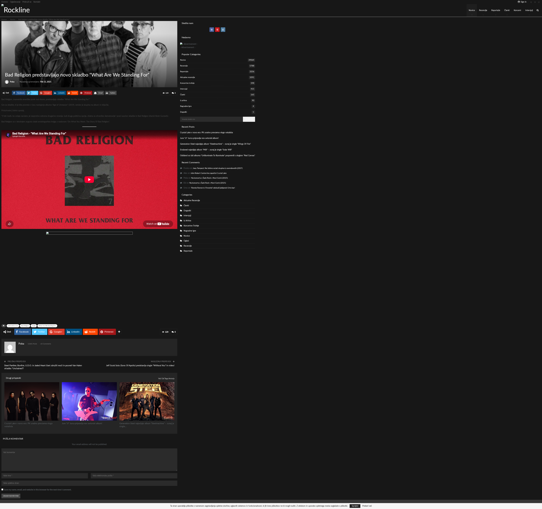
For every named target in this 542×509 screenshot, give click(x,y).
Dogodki (183, 112)
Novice (472, 10)
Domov (4, 2)
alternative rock (13, 325)
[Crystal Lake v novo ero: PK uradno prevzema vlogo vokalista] (31, 401)
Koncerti (517, 10)
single (33, 325)
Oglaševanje (15, 2)
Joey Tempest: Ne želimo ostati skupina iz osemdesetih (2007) (217, 168)
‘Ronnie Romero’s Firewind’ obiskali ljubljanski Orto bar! (213, 188)
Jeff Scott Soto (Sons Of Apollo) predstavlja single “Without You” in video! (140, 366)
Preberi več (367, 506)
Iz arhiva (183, 100)
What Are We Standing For (47, 325)
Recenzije (483, 10)
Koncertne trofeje (187, 83)
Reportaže (495, 10)
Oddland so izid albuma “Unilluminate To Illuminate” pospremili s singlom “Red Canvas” (217, 156)
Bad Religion (25, 325)
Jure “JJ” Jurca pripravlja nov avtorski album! (199, 138)
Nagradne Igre (186, 106)
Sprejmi (355, 506)
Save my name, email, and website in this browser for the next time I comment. (37, 490)
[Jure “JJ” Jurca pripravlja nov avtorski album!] (89, 401)
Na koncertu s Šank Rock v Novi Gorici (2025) (209, 178)
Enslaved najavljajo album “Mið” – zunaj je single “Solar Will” (206, 150)
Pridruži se (26, 2)
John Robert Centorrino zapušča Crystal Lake (209, 173)
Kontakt (36, 2)
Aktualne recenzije (187, 77)
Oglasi (186, 241)
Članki (507, 10)
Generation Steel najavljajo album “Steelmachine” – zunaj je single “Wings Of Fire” (215, 144)
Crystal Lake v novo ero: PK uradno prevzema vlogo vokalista (206, 133)
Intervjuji (529, 10)
